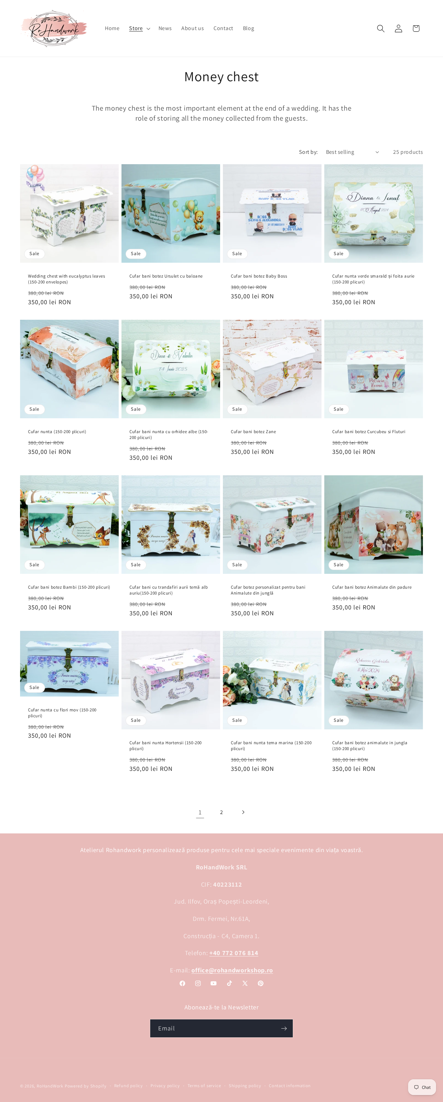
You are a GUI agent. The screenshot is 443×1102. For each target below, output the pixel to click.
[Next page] (243, 812)
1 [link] (200, 812)
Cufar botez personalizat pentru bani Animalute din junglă (268, 590)
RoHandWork (50, 1086)
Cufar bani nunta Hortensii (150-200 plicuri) (165, 745)
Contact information (290, 1086)
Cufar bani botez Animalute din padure (372, 587)
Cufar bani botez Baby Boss (259, 276)
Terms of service (204, 1086)
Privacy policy (165, 1086)
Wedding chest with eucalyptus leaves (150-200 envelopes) (66, 279)
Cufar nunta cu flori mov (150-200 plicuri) (62, 713)
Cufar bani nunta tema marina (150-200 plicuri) (271, 745)
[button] (138, 28)
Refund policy (128, 1086)
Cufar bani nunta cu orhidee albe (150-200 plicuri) (168, 434)
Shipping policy (245, 1086)
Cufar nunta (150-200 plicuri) (57, 432)
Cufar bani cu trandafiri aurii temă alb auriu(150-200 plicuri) (168, 590)
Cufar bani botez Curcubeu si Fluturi (369, 432)
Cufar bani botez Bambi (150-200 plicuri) (69, 587)
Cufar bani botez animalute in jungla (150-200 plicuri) (370, 745)
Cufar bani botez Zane (253, 432)
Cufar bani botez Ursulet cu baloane (166, 276)
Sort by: (308, 152)
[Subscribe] (284, 1028)
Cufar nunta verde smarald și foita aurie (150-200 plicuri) (373, 279)
